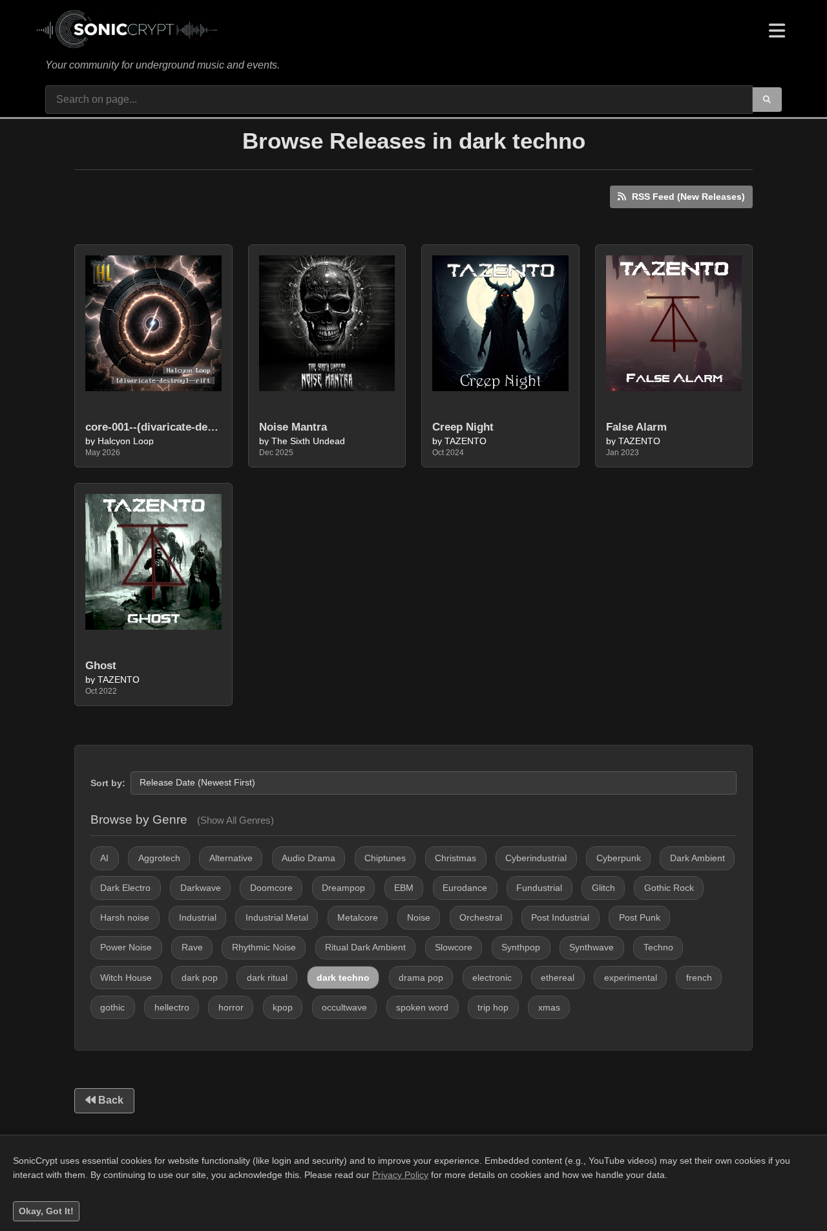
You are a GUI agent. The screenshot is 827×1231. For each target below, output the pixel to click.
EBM (404, 888)
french (699, 977)
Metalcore (357, 917)
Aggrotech (159, 858)
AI (104, 858)
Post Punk (639, 917)
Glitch (603, 888)
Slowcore (453, 947)
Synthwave (591, 947)
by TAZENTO (459, 441)
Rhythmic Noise (264, 947)
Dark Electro (125, 888)
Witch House (126, 977)
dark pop (200, 977)
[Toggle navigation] (776, 31)
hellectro (171, 1007)
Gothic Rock (669, 888)
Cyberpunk (618, 858)
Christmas (455, 858)
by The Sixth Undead (302, 441)
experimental (630, 977)
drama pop (421, 977)
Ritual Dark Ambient (365, 947)
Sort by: (107, 783)
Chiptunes (385, 858)
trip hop (492, 1007)
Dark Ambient (697, 858)
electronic (492, 977)
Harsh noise (124, 917)
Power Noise (126, 947)
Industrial (197, 917)
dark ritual (267, 977)
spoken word (422, 1007)
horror (231, 1007)
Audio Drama (308, 858)
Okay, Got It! (46, 1211)
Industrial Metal (277, 917)
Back (109, 1100)
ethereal (557, 977)
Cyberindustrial (536, 858)
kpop (283, 1007)
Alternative (231, 858)
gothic (112, 1007)
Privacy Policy (400, 1175)
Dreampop (343, 888)
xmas (549, 1007)
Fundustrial (539, 888)
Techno (658, 947)
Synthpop (520, 947)
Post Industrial (560, 917)
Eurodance (465, 888)
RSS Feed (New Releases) (687, 196)
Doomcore (271, 888)
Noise (418, 917)
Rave (192, 947)
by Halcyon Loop (119, 441)
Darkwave (200, 888)
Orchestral (480, 917)
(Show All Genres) (235, 820)
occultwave (344, 1007)
